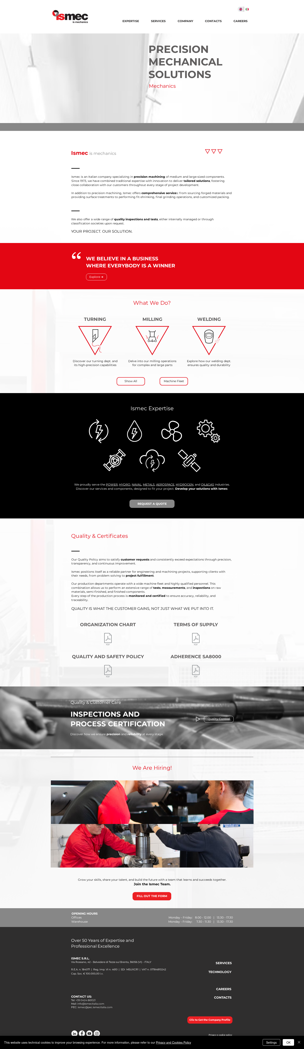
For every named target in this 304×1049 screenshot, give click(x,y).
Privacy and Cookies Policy (173, 1042)
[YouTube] (89, 1033)
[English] (241, 9)
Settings (271, 1042)
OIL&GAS (207, 484)
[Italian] (247, 9)
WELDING (209, 319)
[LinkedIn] (74, 1033)
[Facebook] (82, 1033)
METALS (149, 484)
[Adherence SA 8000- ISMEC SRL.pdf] (195, 671)
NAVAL (136, 484)
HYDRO (124, 484)
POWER (112, 484)
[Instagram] (97, 1033)
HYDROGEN (184, 484)
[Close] (299, 1042)
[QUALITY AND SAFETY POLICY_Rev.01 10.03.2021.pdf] (108, 671)
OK (288, 1042)
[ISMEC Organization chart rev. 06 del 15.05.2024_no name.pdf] (108, 639)
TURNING (95, 319)
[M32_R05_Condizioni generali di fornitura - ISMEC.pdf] (195, 639)
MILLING (152, 319)
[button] (185, 21)
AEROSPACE (165, 484)
